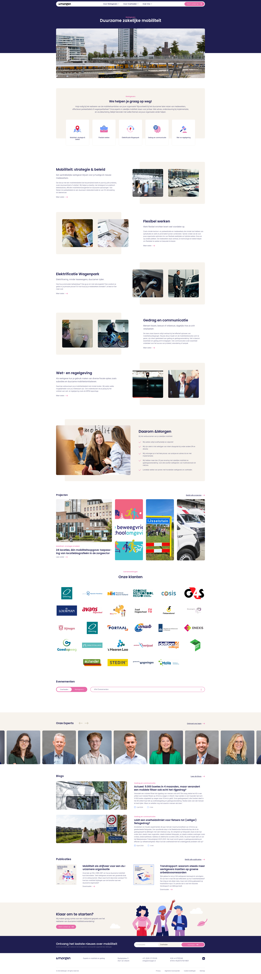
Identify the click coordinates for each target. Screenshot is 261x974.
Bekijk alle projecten (193, 495)
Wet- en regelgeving (74, 372)
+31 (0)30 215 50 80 (150, 958)
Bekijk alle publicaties (193, 859)
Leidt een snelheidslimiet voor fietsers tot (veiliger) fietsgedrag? (165, 821)
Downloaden (87, 886)
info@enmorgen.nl (149, 961)
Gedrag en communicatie (165, 320)
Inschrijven (191, 945)
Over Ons (146, 4)
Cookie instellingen (190, 971)
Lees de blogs (196, 776)
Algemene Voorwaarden (172, 971)
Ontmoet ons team (194, 723)
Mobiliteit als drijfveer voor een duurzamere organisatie (104, 867)
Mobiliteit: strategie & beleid (80, 169)
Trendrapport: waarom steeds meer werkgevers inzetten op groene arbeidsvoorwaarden (182, 869)
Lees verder (60, 557)
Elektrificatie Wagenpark (77, 274)
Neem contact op (193, 4)
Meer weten (60, 197)
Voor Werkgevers (110, 4)
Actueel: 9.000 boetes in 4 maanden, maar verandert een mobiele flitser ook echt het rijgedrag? (167, 788)
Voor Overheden (130, 4)
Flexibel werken (156, 221)
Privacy (158, 971)
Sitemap (202, 971)
